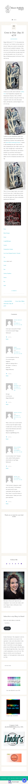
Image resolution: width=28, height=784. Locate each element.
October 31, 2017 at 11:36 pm (17, 417)
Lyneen (5, 245)
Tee (4, 257)
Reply (7, 339)
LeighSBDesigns (7, 241)
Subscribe (7, 628)
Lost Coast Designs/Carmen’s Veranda (12, 253)
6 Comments (14, 290)
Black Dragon (7, 233)
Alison (5, 261)
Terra (5, 229)
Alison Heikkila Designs (14, 9)
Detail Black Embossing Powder (13, 142)
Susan (5, 237)
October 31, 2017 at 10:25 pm (17, 389)
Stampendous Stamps (8, 249)
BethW (15, 476)
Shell (5, 285)
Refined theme (14, 778)
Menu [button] (15, 19)
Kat (4, 281)
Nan (4, 269)
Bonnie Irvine (18, 412)
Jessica (5, 277)
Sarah (5, 265)
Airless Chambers (7, 273)
